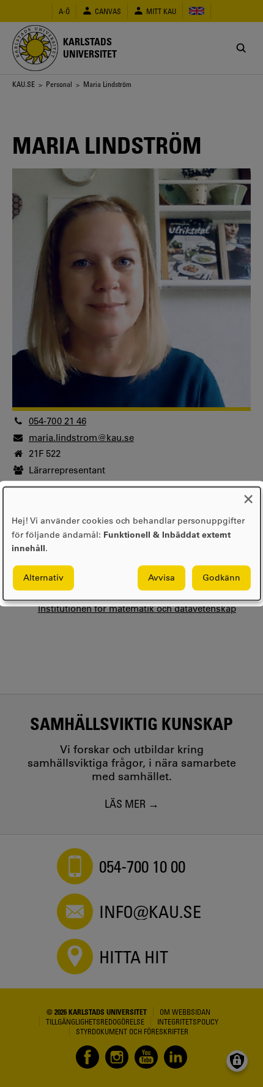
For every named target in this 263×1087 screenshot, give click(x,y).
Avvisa (161, 577)
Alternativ (43, 577)
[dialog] (132, 543)
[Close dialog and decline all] (248, 494)
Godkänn (221, 577)
